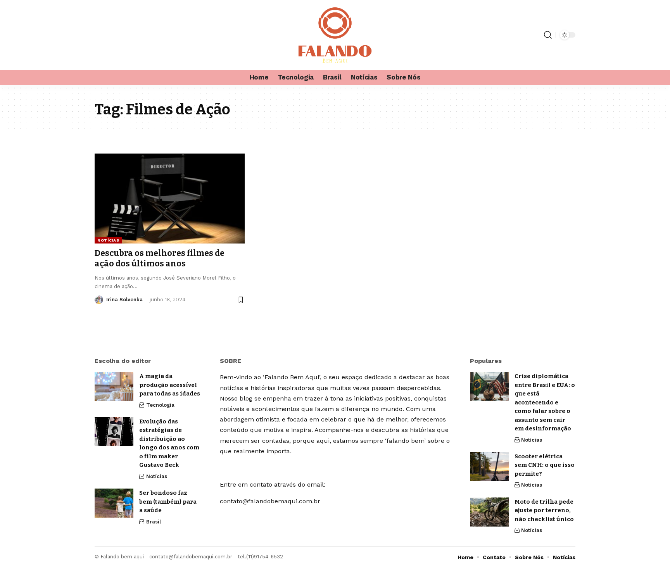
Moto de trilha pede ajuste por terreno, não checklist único (544, 510)
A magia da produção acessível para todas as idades (169, 385)
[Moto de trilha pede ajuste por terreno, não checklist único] (489, 512)
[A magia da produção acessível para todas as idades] (114, 386)
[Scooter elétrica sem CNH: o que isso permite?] (489, 466)
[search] (548, 34)
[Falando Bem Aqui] (335, 35)
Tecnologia (160, 405)
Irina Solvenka (124, 299)
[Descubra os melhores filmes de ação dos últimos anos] (170, 199)
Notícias (108, 240)
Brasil (153, 522)
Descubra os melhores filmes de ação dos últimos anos (159, 258)
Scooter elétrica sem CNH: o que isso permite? (545, 465)
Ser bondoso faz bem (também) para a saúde (168, 501)
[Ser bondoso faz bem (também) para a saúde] (114, 503)
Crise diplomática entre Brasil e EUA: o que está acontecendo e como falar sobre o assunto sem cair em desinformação (545, 402)
